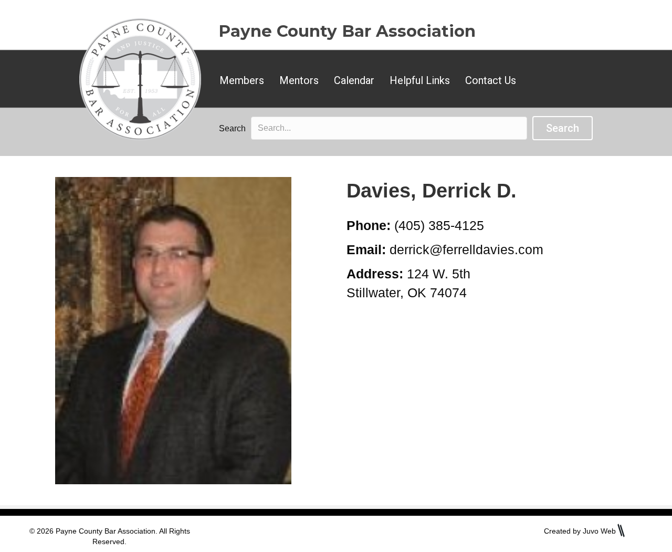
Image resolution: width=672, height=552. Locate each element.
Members (241, 80)
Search (232, 128)
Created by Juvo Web (580, 531)
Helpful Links (420, 80)
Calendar (354, 80)
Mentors (299, 80)
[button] (562, 128)
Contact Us (490, 80)
